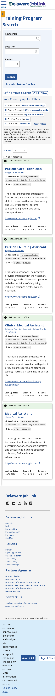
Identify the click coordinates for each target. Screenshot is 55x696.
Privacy (8, 549)
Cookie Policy (11, 561)
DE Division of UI (12, 579)
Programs (9, 535)
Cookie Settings (12, 564)
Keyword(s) (11, 33)
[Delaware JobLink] (27, 4)
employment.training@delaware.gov (21, 603)
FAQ (7, 526)
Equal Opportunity (13, 552)
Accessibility (10, 558)
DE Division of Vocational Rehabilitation (22, 582)
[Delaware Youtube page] (25, 503)
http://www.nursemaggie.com (21, 218)
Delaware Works (12, 591)
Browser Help (11, 529)
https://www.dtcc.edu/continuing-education (23, 383)
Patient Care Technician (23, 169)
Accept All (28, 658)
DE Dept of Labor (12, 576)
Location (10, 46)
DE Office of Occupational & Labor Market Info (25, 585)
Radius (9, 59)
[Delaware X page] (31, 503)
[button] (4, 4)
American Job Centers (14, 606)
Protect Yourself (12, 532)
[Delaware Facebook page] (7, 503)
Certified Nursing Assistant (25, 247)
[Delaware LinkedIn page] (13, 503)
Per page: (7, 150)
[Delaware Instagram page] (19, 503)
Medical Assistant (18, 413)
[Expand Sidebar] (3, 14)
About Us (9, 523)
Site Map (9, 538)
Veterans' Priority (13, 555)
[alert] (27, 161)
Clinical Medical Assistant (24, 325)
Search (11, 77)
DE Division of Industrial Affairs (18, 588)
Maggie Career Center (14, 172)
